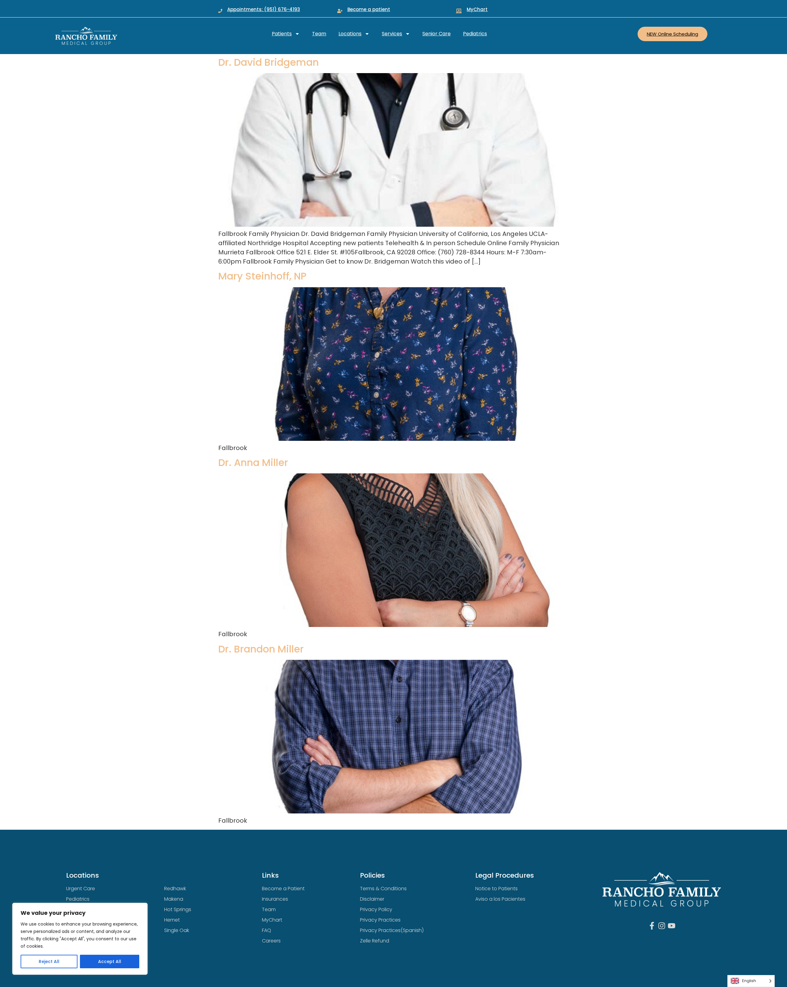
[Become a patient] (339, 11)
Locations (350, 33)
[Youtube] (671, 926)
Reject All (49, 961)
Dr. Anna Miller (253, 462)
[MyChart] (459, 11)
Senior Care (436, 33)
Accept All (109, 961)
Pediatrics (475, 33)
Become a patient (368, 9)
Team (319, 33)
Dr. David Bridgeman (268, 62)
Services (392, 33)
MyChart (477, 9)
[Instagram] (662, 926)
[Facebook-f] (652, 926)
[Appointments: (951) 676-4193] (220, 11)
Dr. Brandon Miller (261, 649)
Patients (282, 33)
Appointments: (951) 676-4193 (263, 9)
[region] (80, 939)
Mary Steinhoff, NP (262, 276)
